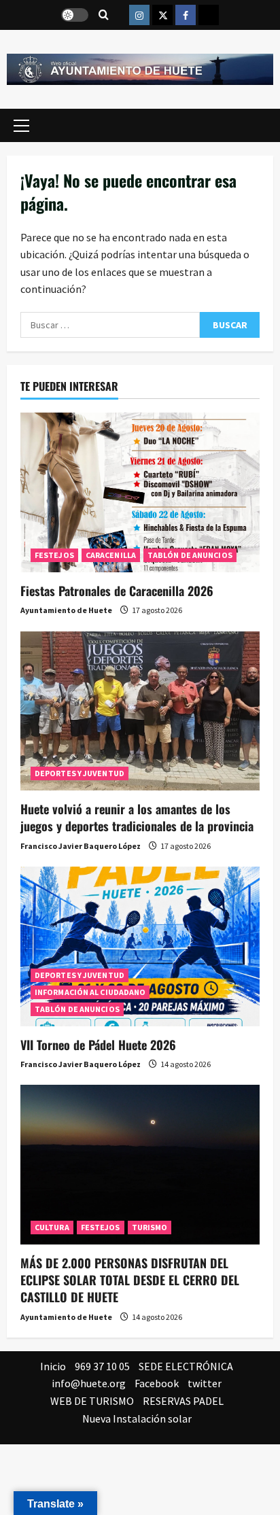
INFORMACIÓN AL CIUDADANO (90, 992)
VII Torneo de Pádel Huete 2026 (98, 1044)
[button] (21, 125)
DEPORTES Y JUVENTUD (79, 773)
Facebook (157, 1383)
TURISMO (150, 1227)
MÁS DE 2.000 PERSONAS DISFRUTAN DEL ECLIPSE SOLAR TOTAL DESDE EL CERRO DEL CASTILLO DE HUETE (129, 1280)
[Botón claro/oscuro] (74, 15)
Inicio (53, 1366)
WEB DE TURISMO (92, 1401)
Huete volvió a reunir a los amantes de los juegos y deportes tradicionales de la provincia (136, 817)
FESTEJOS (54, 555)
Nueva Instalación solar (137, 1418)
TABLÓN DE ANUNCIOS (189, 555)
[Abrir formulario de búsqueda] (104, 15)
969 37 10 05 (102, 1366)
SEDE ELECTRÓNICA (186, 1366)
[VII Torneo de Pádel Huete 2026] (140, 946)
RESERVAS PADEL (183, 1401)
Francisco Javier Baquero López (80, 846)
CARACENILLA (111, 555)
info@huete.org (89, 1383)
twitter (205, 1383)
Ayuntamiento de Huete (66, 610)
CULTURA (52, 1227)
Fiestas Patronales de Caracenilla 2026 (116, 590)
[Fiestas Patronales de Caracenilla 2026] (140, 492)
